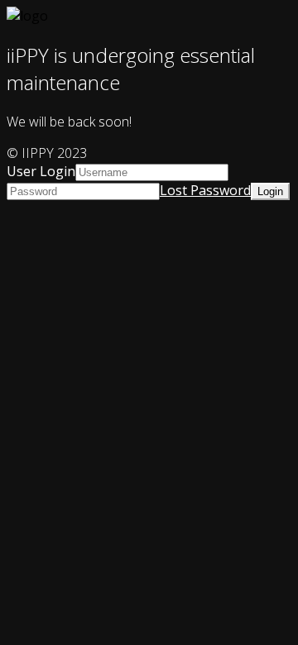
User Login (41, 171)
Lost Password (205, 190)
